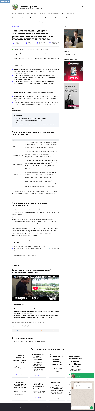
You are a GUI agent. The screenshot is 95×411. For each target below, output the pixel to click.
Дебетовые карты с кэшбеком (51, 22)
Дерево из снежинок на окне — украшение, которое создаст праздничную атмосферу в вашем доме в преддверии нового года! (75, 360)
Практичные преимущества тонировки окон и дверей (31, 118)
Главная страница (16, 26)
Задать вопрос (16, 22)
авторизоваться (41, 341)
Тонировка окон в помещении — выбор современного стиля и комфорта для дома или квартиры (56, 386)
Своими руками (28, 6)
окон (31, 322)
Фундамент (69, 18)
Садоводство (49, 18)
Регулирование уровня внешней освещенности (29, 120)
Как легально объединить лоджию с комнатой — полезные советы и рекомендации (20, 359)
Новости (33, 13)
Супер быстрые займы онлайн (32, 22)
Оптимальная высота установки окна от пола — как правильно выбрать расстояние (20, 386)
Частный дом (42, 13)
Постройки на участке (36, 18)
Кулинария (25, 18)
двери (14, 322)
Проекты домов (59, 18)
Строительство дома (54, 13)
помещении (37, 322)
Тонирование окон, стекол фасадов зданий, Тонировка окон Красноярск (37, 124)
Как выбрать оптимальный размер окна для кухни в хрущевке (38, 385)
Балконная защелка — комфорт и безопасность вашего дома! (32, 308)
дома (18, 322)
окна (27, 322)
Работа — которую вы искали (20, 13)
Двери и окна (16, 18)
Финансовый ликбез (68, 13)
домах (22, 322)
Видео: (18, 122)
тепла (42, 322)
